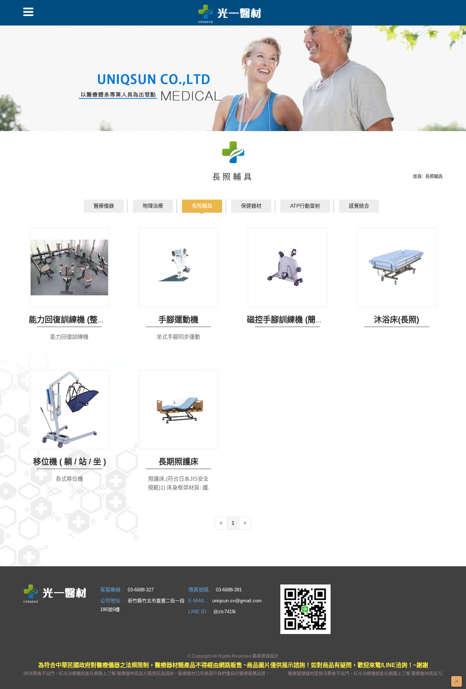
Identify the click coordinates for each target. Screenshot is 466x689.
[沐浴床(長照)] (396, 267)
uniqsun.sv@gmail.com (237, 600)
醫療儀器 (104, 206)
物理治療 (153, 206)
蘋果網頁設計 (265, 656)
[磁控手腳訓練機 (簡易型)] (287, 267)
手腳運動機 (178, 319)
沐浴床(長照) (396, 319)
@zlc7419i (224, 611)
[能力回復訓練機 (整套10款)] (69, 267)
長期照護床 (178, 461)
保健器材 (251, 206)
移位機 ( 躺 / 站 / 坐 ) (69, 461)
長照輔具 (202, 206)
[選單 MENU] (28, 12)
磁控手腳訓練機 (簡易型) (290, 319)
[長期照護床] (178, 409)
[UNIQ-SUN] (229, 13)
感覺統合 (359, 206)
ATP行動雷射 (305, 206)
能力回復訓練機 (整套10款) (77, 319)
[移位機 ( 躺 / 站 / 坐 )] (69, 409)
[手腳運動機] (178, 267)
